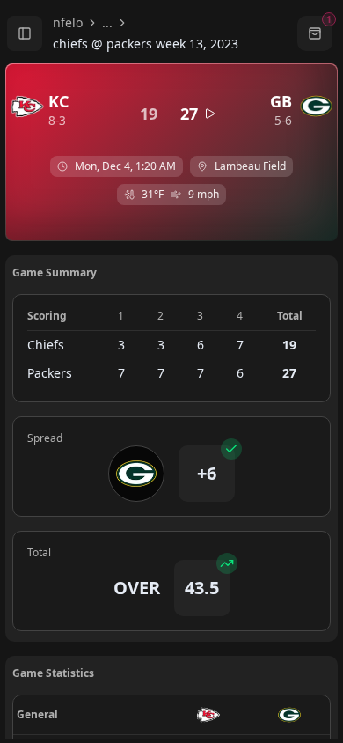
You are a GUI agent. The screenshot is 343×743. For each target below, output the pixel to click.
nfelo (68, 22)
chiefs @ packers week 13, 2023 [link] (145, 43)
